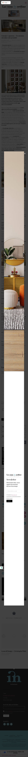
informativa (13, 494)
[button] (25, 153)
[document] (14, 378)
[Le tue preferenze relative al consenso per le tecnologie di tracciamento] (1, 567)
